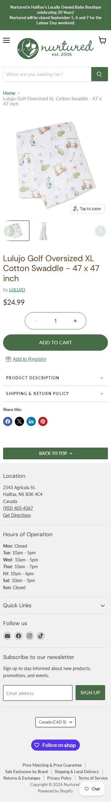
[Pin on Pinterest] (42, 421)
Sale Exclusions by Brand (26, 771)
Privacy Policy (59, 778)
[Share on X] (19, 421)
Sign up (90, 692)
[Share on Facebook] (7, 421)
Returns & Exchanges (21, 778)
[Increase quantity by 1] (75, 320)
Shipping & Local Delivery (77, 771)
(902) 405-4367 (18, 508)
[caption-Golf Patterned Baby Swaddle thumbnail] (17, 231)
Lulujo (17, 289)
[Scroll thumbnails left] (9, 231)
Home (9, 93)
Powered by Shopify (55, 790)
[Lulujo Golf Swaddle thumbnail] (44, 231)
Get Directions (17, 515)
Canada (52, 722)
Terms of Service (93, 778)
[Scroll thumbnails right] (100, 231)
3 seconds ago (29, 359)
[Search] (99, 74)
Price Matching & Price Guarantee (52, 765)
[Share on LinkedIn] (31, 421)
